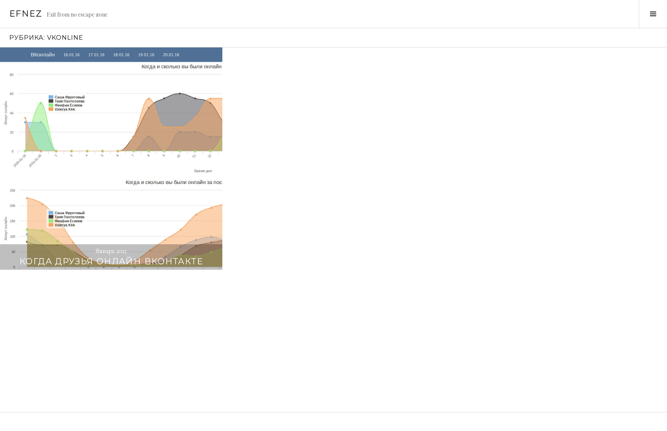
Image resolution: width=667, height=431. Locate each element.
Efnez (25, 13)
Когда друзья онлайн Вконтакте (111, 261)
